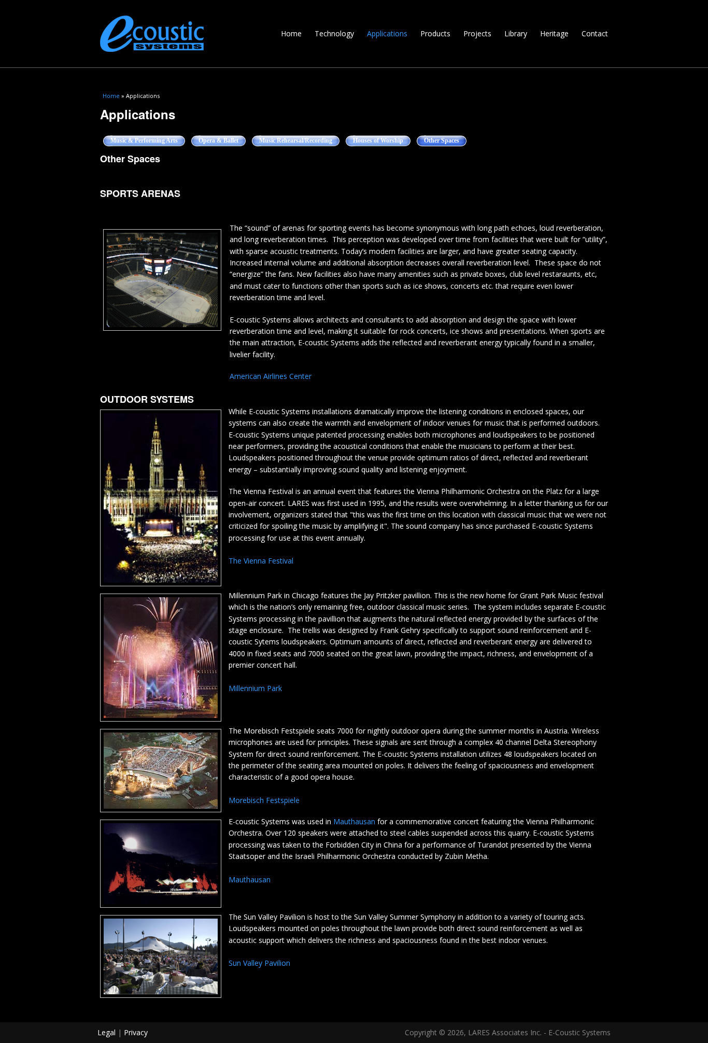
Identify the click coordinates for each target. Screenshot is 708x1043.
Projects (477, 33)
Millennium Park (255, 688)
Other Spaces (445, 140)
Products (435, 33)
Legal (106, 1032)
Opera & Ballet (218, 140)
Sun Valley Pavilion (259, 963)
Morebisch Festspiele (264, 800)
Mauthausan (354, 821)
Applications (387, 33)
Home (291, 33)
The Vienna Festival (261, 561)
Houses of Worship (378, 140)
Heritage (554, 33)
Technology (334, 33)
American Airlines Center (270, 376)
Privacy (136, 1032)
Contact (595, 33)
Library (515, 33)
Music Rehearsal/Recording (295, 140)
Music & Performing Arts (144, 140)
